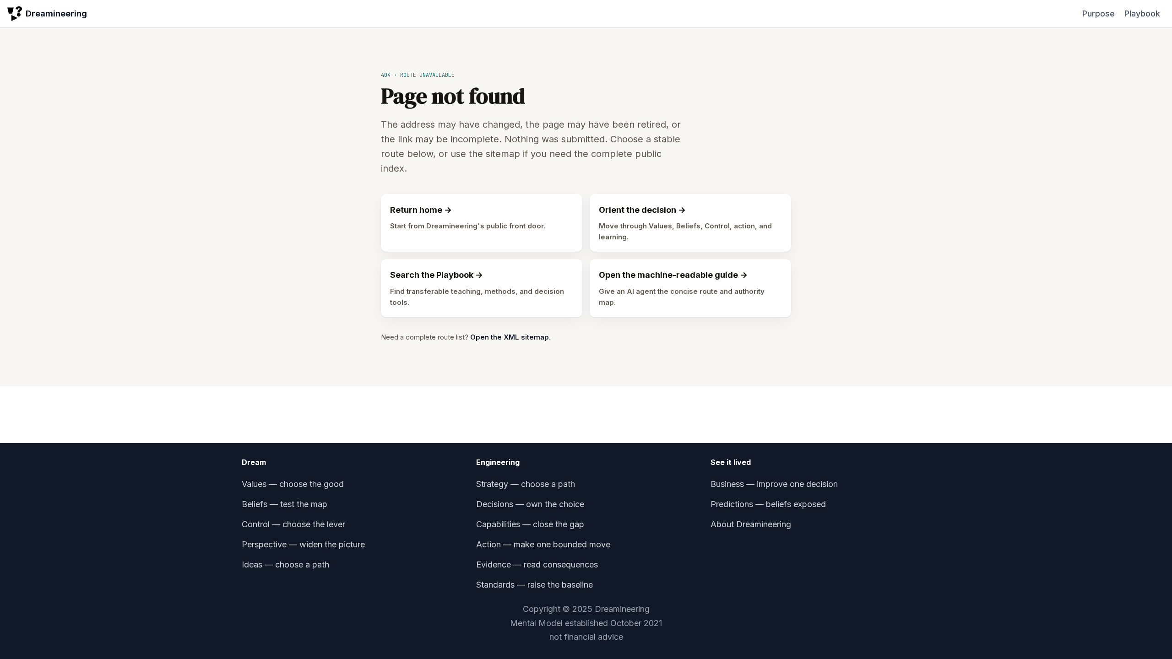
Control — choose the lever (293, 524)
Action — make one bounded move (543, 544)
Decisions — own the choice (530, 504)
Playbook (1142, 13)
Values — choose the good (293, 484)
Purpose (1098, 13)
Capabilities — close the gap (530, 524)
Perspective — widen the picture (303, 544)
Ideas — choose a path (285, 564)
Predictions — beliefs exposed (768, 504)
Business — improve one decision (774, 484)
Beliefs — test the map (284, 504)
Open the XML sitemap (509, 337)
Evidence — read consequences (537, 564)
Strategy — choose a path (525, 484)
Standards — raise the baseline (534, 584)
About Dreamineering (751, 524)
